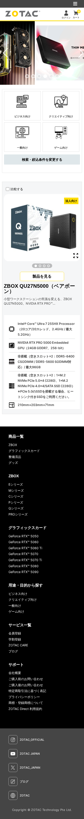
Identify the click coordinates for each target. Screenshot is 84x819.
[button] (27, 76)
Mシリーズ (16, 490)
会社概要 (15, 673)
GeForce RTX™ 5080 (24, 566)
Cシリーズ (16, 496)
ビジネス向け (18, 594)
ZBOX (13, 445)
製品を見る (42, 276)
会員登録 (15, 633)
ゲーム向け (16, 611)
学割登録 (15, 639)
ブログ (13, 651)
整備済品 (15, 457)
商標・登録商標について (26, 703)
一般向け (15, 605)
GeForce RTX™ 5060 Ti (25, 548)
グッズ (13, 462)
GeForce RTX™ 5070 (23, 554)
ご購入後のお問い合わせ (26, 685)
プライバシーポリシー (24, 697)
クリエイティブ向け (23, 599)
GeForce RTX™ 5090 (24, 572)
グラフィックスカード (24, 451)
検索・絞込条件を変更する (42, 159)
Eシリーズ (16, 484)
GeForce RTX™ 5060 (24, 542)
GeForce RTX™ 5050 (24, 536)
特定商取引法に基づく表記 (27, 691)
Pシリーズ (16, 502)
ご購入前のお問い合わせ (26, 679)
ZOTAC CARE (18, 645)
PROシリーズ (18, 514)
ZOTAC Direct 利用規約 (25, 709)
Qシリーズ (16, 508)
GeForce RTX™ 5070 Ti (25, 560)
